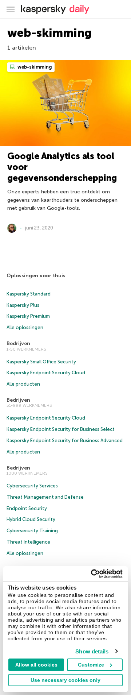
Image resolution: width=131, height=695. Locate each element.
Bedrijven (18, 343)
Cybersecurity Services (32, 486)
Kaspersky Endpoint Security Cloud (46, 372)
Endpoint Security (27, 508)
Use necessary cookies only (65, 680)
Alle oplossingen (25, 327)
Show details (91, 651)
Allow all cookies (36, 665)
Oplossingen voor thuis (36, 276)
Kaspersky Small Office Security (41, 361)
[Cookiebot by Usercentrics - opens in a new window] (92, 574)
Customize (91, 665)
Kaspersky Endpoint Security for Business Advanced (65, 440)
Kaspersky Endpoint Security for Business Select (61, 429)
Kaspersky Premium (28, 316)
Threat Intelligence (28, 542)
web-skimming (34, 67)
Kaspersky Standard (29, 294)
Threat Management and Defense (45, 497)
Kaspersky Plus (23, 305)
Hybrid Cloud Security (31, 519)
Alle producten (23, 384)
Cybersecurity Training (32, 530)
